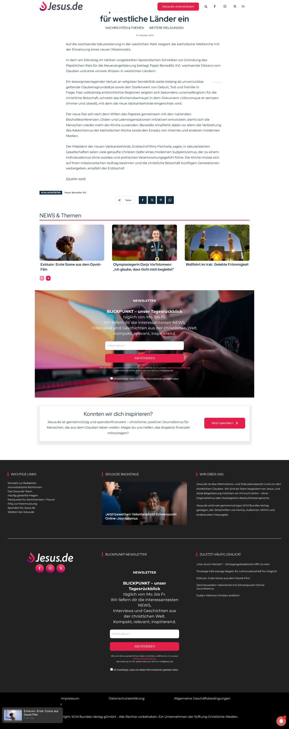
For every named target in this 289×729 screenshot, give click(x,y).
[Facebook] (215, 7)
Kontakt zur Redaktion (22, 483)
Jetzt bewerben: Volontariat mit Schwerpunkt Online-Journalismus (141, 516)
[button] (206, 7)
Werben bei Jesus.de (21, 511)
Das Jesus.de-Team (20, 491)
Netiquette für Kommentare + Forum (31, 499)
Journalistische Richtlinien (25, 487)
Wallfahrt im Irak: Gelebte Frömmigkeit (217, 264)
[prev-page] (42, 278)
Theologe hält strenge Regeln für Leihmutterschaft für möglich (236, 571)
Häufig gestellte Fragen (23, 495)
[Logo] (50, 557)
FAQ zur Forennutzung (22, 503)
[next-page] (48, 278)
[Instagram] (225, 7)
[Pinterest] (161, 200)
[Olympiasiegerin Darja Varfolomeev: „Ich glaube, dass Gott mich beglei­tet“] (144, 243)
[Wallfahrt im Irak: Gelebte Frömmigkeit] (217, 243)
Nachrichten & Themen (124, 28)
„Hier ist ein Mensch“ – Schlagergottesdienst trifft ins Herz (233, 564)
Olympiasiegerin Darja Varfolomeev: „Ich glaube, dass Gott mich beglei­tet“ (143, 267)
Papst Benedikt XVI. (75, 192)
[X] (235, 7)
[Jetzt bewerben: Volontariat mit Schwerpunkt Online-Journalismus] (144, 508)
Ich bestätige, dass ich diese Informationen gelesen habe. (146, 378)
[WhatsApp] (170, 200)
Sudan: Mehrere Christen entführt (217, 595)
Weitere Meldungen (166, 28)
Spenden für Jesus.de (21, 507)
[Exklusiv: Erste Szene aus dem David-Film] (72, 243)
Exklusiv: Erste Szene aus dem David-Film (223, 578)
